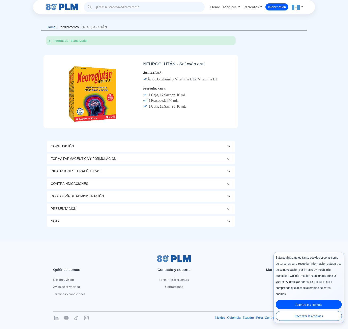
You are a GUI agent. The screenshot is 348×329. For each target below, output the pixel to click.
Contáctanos (174, 286)
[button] (297, 6)
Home (215, 7)
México (220, 317)
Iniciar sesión (277, 7)
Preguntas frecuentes (174, 279)
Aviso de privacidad (66, 286)
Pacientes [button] (251, 7)
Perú (259, 317)
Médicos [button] (230, 7)
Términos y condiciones (69, 294)
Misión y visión (63, 279)
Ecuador (248, 317)
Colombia (234, 317)
